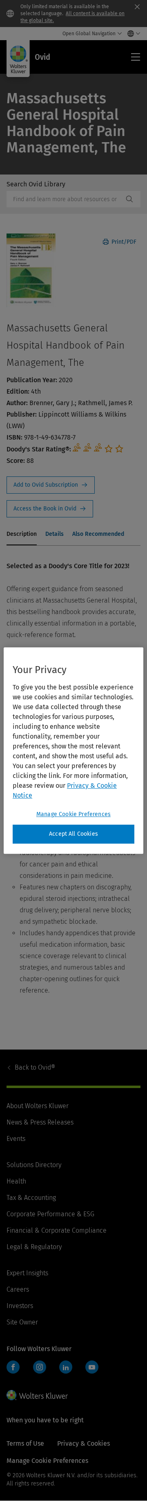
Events (16, 1139)
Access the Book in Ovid (50, 509)
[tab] (22, 534)
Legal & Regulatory (34, 1247)
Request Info (50, 485)
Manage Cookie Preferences (73, 814)
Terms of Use (25, 1443)
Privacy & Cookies (83, 1443)
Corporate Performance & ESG (50, 1214)
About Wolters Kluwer (38, 1106)
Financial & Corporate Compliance (57, 1230)
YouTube (91, 1367)
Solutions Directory (34, 1165)
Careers (18, 1289)
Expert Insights (27, 1273)
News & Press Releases (40, 1122)
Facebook (13, 1367)
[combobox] (65, 199)
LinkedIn (65, 1367)
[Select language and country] (131, 33)
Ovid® (35, 1067)
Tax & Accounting (31, 1198)
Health (16, 1181)
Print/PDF (123, 241)
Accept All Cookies (73, 833)
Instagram (39, 1367)
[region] (73, 750)
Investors (20, 1306)
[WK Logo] (37, 1395)
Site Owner (22, 1322)
